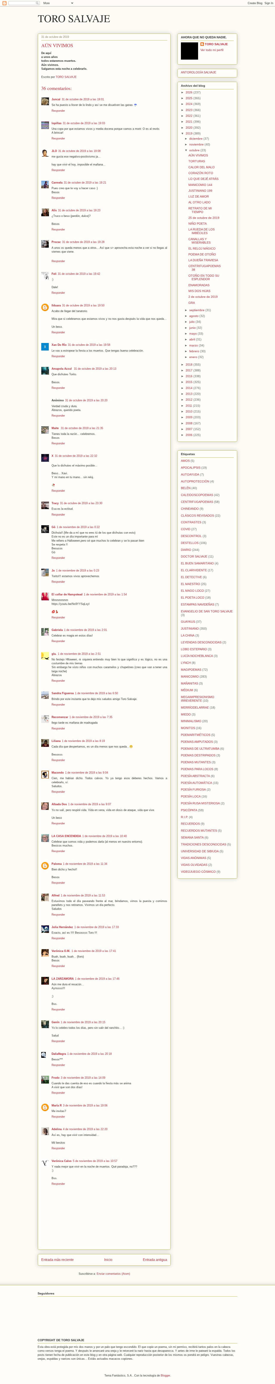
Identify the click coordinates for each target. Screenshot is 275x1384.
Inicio (108, 1260)
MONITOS (188, 728)
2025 (189, 98)
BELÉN (186, 488)
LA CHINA (187, 635)
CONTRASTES (191, 522)
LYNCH (186, 662)
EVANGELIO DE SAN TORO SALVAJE (207, 611)
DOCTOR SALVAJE (194, 556)
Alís (54, 210)
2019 (189, 133)
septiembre (197, 310)
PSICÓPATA (189, 810)
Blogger (165, 1375)
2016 (189, 376)
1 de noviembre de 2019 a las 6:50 (96, 693)
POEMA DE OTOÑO (202, 254)
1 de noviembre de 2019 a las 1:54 (105, 594)
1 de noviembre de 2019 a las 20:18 (89, 1053)
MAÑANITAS (189, 683)
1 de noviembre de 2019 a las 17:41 (94, 951)
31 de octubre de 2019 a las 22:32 (76, 455)
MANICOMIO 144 (200, 185)
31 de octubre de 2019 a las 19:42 (79, 273)
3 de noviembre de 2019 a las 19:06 (85, 1105)
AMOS (185, 460)
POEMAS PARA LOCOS (197, 769)
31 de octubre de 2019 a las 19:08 (79, 151)
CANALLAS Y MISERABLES (199, 240)
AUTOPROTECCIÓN (195, 481)
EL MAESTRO (190, 584)
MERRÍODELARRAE (195, 707)
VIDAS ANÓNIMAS (193, 858)
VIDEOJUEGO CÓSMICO (198, 871)
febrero (194, 351)
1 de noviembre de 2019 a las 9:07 (89, 804)
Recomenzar (60, 717)
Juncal (56, 99)
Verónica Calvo (62, 1161)
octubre (194, 150)
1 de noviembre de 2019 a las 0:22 (78, 527)
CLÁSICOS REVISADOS (197, 515)
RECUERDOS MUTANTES (199, 830)
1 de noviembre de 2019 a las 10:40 (104, 836)
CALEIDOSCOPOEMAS (197, 495)
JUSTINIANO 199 (200, 190)
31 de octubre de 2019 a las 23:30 (81, 503)
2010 (189, 411)
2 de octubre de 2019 (203, 296)
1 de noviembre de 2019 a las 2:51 (79, 653)
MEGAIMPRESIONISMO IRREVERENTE (197, 698)
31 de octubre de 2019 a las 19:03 (84, 123)
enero (193, 357)
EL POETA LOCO (192, 597)
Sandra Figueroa (63, 693)
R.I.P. (184, 817)
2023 (189, 110)
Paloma (57, 863)
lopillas (56, 123)
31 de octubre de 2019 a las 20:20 (86, 400)
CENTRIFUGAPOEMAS (197, 502)
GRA (191, 302)
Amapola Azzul (62, 368)
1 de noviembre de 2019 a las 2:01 (85, 630)
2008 (189, 423)
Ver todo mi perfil (211, 50)
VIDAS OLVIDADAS (194, 865)
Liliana (56, 741)
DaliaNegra (59, 1053)
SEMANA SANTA (192, 837)
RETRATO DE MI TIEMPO (200, 210)
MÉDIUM (187, 690)
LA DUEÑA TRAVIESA (203, 260)
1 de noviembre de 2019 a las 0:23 (77, 570)
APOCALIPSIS (190, 467)
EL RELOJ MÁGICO (201, 248)
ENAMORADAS (198, 285)
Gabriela (57, 630)
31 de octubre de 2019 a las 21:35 (82, 428)
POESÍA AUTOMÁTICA (196, 783)
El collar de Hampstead (67, 594)
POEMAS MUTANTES (196, 762)
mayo (193, 333)
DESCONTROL (191, 536)
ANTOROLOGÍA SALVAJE (198, 72)
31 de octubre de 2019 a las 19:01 (83, 99)
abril (192, 339)
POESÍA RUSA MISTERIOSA (200, 803)
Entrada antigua (155, 1260)
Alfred (56, 895)
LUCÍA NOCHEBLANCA (197, 656)
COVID (185, 529)
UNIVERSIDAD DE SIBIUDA (200, 851)
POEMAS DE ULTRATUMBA (200, 748)
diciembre (196, 138)
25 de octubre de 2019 (203, 217)
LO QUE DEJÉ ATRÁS (203, 179)
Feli (54, 273)
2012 (189, 399)
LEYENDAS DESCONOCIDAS (201, 642)
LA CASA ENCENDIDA (66, 836)
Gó (53, 527)
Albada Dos (59, 804)
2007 (189, 429)
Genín (56, 1022)
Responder (58, 110)
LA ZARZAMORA (63, 978)
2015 (189, 382)
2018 (189, 364)
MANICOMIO (190, 676)
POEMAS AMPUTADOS (197, 741)
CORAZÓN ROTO (200, 173)
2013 (189, 393)
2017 (189, 370)
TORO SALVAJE (74, 18)
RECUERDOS (190, 823)
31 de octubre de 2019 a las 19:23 (79, 210)
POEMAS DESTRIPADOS (198, 755)
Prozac (56, 242)
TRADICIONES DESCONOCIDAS (203, 844)
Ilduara (56, 305)
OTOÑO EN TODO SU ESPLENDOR (203, 277)
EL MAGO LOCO (192, 590)
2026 (189, 92)
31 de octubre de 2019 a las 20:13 (95, 368)
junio (193, 327)
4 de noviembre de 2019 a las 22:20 (85, 1129)
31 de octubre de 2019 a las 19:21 (85, 182)
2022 (189, 115)
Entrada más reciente (57, 1260)
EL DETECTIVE (191, 577)
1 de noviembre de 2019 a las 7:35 (90, 717)
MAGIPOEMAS (191, 669)
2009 (189, 417)
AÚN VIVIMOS (198, 155)
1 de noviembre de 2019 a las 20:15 (83, 1022)
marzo (194, 345)
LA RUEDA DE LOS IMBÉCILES (201, 231)
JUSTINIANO (190, 628)
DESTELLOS (190, 543)
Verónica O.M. (61, 951)
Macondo (58, 772)
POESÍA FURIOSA (193, 789)
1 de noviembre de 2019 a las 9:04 (86, 772)
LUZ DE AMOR (198, 196)
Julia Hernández (62, 927)
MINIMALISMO (191, 721)
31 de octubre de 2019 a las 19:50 (83, 305)
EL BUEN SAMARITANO (197, 563)
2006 (189, 435)
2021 (189, 121)
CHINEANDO (190, 508)
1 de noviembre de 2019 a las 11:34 (85, 863)
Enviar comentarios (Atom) (113, 1273)
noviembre (197, 144)
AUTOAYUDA (190, 474)
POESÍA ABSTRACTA (195, 776)
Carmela (57, 182)
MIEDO (186, 714)
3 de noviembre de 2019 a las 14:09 (83, 1077)
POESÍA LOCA (191, 796)
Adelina (57, 1129)
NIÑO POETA (197, 223)
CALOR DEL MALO (201, 167)
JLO (54, 151)
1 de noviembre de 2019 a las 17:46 (97, 978)
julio (192, 321)
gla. (54, 653)
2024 (189, 104)
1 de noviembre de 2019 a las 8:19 (83, 741)
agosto (194, 316)
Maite (56, 428)
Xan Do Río (59, 344)
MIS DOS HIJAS (199, 291)
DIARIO (186, 549)
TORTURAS (196, 161)
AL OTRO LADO (199, 202)
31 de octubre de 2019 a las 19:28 (83, 242)
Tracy (55, 503)
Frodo (56, 1077)
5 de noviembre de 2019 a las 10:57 (95, 1161)
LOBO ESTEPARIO (194, 649)
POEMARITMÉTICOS (195, 735)
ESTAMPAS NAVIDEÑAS (197, 604)
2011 (189, 405)
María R (57, 1105)
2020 (189, 127)
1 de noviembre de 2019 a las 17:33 (96, 927)
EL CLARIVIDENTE (194, 570)
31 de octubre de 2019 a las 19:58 (89, 344)
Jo (53, 570)
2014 (189, 388)
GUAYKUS (188, 621)
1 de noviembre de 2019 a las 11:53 (83, 895)
